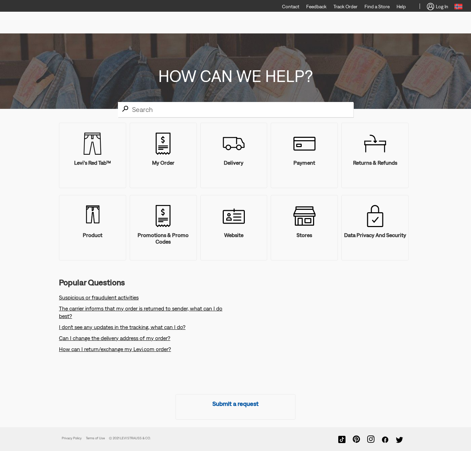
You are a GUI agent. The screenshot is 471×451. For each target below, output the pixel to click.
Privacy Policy (72, 438)
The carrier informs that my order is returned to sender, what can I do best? (140, 312)
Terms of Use (95, 438)
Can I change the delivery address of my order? (114, 338)
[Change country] (458, 7)
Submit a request (235, 403)
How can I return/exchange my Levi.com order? (115, 349)
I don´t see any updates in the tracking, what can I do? (122, 327)
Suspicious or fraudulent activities (99, 297)
